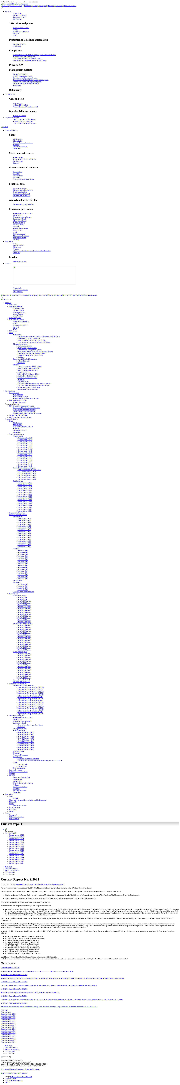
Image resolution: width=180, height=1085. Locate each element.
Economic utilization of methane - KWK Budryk (34, 385)
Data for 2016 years (24, 616)
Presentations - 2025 (24, 520)
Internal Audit (22, 766)
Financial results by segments (22, 623)
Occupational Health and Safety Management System (35, 351)
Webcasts (16, 548)
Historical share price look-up (23, 426)
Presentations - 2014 (24, 541)
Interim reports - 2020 (25, 494)
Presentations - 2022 (24, 526)
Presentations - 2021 (24, 528)
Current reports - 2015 (25, 458)
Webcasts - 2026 (23, 550)
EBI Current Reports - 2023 (27, 475)
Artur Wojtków (18, 316)
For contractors (10, 94)
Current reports (18, 436)
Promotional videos (19, 805)
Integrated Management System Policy (30, 355)
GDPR (12, 4)
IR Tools (12, 775)
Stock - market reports (16, 434)
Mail (26, 4)
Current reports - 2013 (25, 462)
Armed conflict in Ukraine (17, 684)
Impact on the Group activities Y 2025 (30, 689)
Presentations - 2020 (24, 530)
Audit (15, 762)
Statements (21, 727)
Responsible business (12, 118)
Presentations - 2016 (24, 537)
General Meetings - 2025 (26, 734)
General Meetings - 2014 (26, 744)
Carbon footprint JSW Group (18, 415)
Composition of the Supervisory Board (30, 725)
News (11, 796)
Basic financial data (19, 595)
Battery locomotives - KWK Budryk (29, 366)
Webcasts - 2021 (23, 560)
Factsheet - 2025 (23, 586)
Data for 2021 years (24, 607)
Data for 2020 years (24, 608)
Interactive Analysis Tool (21, 680)
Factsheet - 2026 (23, 584)
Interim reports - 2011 (25, 511)
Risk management (19, 768)
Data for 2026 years (24, 625)
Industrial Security (23, 361)
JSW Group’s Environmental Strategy (21, 406)
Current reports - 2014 (25, 460)
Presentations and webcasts (18, 515)
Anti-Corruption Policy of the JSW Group (31, 340)
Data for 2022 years (24, 605)
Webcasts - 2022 (23, 558)
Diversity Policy (18, 751)
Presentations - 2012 (24, 545)
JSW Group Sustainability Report (20, 417)
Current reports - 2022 (25, 445)
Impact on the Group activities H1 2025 (31, 693)
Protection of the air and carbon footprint (26, 408)
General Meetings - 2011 (26, 749)
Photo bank (13, 809)
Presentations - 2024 (24, 522)
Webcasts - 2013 (23, 575)
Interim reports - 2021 (25, 492)
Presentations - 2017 (24, 535)
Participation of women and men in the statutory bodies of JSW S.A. (40, 760)
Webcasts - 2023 (23, 556)
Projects (16, 365)
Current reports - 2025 (25, 440)
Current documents (19, 402)
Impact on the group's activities (23, 685)
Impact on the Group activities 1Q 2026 (31, 687)
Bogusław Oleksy (19, 312)
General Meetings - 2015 (26, 742)
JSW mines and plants (16, 320)
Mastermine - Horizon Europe (27, 376)
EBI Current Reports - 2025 (27, 472)
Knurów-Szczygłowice (21, 325)
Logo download (14, 807)
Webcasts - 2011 (23, 578)
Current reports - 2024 (25, 441)
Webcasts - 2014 (23, 573)
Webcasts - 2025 (23, 552)
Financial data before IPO (21, 682)
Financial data (13, 593)
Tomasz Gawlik (18, 310)
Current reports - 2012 (25, 464)
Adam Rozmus (18, 314)
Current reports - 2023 (25, 443)
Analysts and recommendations (23, 592)
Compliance (17, 335)
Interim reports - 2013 (25, 507)
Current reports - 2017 (25, 455)
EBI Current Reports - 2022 (27, 477)
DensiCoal (21, 380)
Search (35, 2)
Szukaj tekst (5, 2)
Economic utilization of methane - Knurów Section (34, 383)
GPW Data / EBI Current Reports (24, 468)
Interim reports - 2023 (25, 488)
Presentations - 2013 (24, 543)
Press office (9, 241)
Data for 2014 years (24, 620)
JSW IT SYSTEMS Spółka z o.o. (21, 1077)
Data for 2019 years (24, 610)
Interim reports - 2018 (25, 498)
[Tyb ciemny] (2, 8)
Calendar (16, 428)
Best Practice (17, 757)
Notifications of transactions (18, 772)
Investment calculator (20, 430)
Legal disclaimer (10, 1078)
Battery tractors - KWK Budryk (28, 370)
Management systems (20, 344)
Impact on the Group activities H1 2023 (31, 708)
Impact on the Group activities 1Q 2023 (31, 710)
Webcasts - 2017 (23, 567)
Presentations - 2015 (24, 539)
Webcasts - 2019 (23, 563)
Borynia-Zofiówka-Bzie (21, 321)
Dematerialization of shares (22, 721)
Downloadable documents (17, 400)
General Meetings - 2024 (26, 736)
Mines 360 (12, 802)
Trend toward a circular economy (24, 411)
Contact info (13, 815)
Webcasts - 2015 (23, 571)
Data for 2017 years (24, 614)
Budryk (15, 323)
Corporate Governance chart (22, 717)
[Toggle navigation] (10, 299)
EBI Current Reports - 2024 (27, 473)
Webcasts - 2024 (23, 554)
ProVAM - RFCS (23, 372)
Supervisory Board (19, 723)
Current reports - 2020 (25, 449)
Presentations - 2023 (24, 524)
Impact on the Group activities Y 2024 (30, 697)
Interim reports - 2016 (25, 502)
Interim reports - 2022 (25, 490)
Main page (8, 867)
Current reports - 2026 (25, 438)
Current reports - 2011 (25, 466)
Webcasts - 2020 (23, 562)
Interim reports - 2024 (25, 487)
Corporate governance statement (28, 759)
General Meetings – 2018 (26, 740)
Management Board (15, 306)
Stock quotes (17, 423)
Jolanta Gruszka (18, 308)
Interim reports (18, 481)
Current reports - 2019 (25, 451)
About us (8, 11)
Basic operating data (20, 652)
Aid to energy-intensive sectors (28, 389)
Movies (11, 804)
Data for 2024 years (24, 601)
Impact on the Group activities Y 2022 (30, 712)
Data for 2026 (22, 597)
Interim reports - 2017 (25, 500)
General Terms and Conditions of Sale (25, 398)
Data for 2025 (22, 599)
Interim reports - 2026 (25, 483)
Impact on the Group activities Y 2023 (30, 704)
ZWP (15, 329)
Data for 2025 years (24, 627)
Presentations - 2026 (24, 518)
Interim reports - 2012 (25, 509)
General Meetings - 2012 (26, 747)
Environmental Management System (29, 350)
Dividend (16, 753)
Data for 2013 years (24, 622)
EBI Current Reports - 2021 (27, 479)
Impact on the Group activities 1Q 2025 (31, 695)
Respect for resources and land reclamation (27, 413)
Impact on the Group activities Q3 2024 (31, 699)
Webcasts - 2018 (23, 565)
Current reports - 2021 (25, 447)
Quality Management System (27, 348)
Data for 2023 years (24, 603)
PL (75, 6)
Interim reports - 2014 (25, 505)
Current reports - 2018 (25, 453)
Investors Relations (11, 130)
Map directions (14, 819)
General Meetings (19, 730)
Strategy (12, 774)
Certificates (21, 357)
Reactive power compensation (27, 378)
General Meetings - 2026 (26, 732)
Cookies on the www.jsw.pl (14, 1080)
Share (11, 421)
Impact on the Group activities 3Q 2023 (31, 706)
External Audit (22, 764)
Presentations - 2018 (24, 533)
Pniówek (16, 327)
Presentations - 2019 (24, 532)
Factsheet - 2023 (23, 590)
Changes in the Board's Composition (40, 884)
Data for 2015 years (24, 618)
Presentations (17, 517)
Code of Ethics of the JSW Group (29, 338)
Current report (9, 833)
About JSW (13, 305)
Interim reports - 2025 (25, 485)
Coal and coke (14, 393)
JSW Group (18, 6)
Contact (7, 263)
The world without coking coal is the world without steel (27, 800)
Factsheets (16, 582)
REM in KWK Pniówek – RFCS (28, 374)
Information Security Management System (31, 353)
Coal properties (18, 395)
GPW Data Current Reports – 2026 (29, 470)
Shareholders (17, 719)
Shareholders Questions (17, 513)
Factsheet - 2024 (23, 588)
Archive (16, 798)
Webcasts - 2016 (23, 569)
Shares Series (17, 425)
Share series (17, 781)
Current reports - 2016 (25, 456)
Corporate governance (16, 715)
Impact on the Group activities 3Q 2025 (31, 691)
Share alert (16, 432)
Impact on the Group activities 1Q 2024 (31, 702)
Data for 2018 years (24, 612)
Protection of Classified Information (25, 359)
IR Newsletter (17, 580)
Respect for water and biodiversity (24, 410)
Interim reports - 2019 (25, 496)
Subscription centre (15, 770)
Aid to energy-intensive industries (29, 387)
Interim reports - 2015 (25, 503)
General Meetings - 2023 (26, 738)
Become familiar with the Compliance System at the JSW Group (39, 336)
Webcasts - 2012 (23, 577)
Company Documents (20, 755)
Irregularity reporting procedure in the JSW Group (34, 342)
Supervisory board (15, 318)
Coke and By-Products (20, 396)
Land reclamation (23, 381)
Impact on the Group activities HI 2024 (30, 700)
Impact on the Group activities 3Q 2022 (31, 714)
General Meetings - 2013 (26, 745)
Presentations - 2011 (24, 547)
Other (11, 333)
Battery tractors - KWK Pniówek (28, 368)
